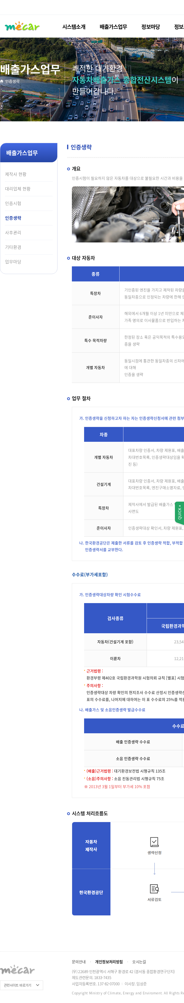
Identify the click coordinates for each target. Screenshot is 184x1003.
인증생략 (12, 81)
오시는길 (139, 961)
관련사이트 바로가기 (17, 985)
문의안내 (79, 961)
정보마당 (150, 26)
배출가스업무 (113, 26)
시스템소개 (73, 26)
